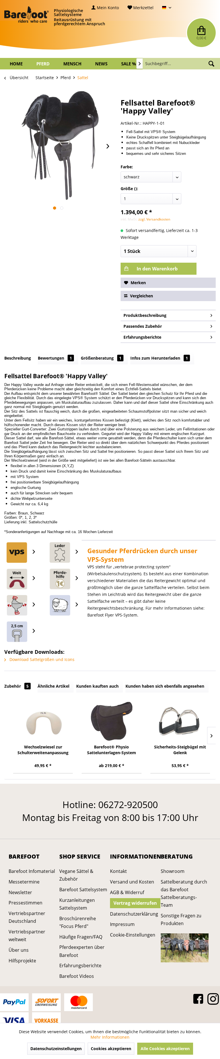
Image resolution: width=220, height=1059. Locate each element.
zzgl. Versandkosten (154, 219)
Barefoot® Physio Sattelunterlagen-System (111, 749)
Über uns (19, 950)
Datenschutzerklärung (134, 914)
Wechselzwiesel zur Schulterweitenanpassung (42, 749)
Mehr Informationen (110, 1037)
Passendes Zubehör (142, 326)
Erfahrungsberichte (142, 337)
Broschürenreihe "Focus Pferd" (77, 922)
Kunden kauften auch (97, 686)
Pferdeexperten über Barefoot (82, 951)
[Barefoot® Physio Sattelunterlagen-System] (111, 721)
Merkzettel (143, 7)
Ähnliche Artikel (53, 686)
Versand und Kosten (132, 882)
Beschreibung (17, 358)
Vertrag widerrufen (135, 903)
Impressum (122, 924)
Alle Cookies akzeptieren (165, 1048)
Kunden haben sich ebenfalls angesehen (164, 686)
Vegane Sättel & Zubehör (76, 875)
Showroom (172, 871)
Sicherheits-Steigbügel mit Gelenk (180, 749)
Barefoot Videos (76, 976)
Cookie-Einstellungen (132, 935)
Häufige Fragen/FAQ (80, 937)
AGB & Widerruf (127, 892)
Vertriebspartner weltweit (27, 936)
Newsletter (20, 892)
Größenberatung (101, 358)
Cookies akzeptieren (111, 1048)
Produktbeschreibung (144, 315)
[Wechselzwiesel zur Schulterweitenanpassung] (43, 721)
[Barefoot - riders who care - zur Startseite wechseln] (26, 14)
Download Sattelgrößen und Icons (41, 659)
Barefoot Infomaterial (32, 871)
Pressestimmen (25, 903)
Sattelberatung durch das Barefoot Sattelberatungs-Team (184, 893)
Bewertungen (55, 358)
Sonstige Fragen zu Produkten (181, 919)
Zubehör (16, 686)
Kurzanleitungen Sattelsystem (77, 904)
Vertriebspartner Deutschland (27, 917)
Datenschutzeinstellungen (56, 1048)
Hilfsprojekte (22, 960)
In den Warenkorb (156, 269)
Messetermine (24, 882)
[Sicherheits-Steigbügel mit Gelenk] (180, 721)
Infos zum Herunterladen (159, 358)
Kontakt (118, 871)
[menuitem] (105, 7)
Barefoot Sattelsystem (83, 889)
